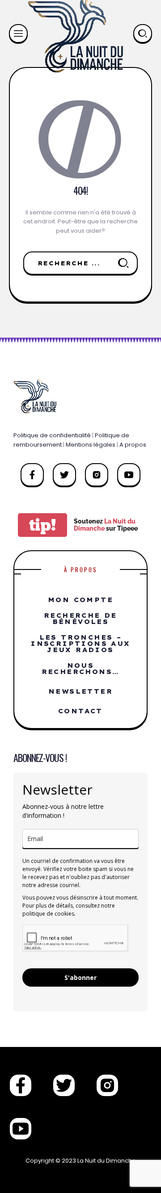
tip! (42, 525)
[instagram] (96, 474)
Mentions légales (90, 444)
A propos (132, 444)
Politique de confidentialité (52, 435)
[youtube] (128, 474)
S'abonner (80, 977)
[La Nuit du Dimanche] (37, 396)
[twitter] (64, 474)
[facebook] (32, 474)
